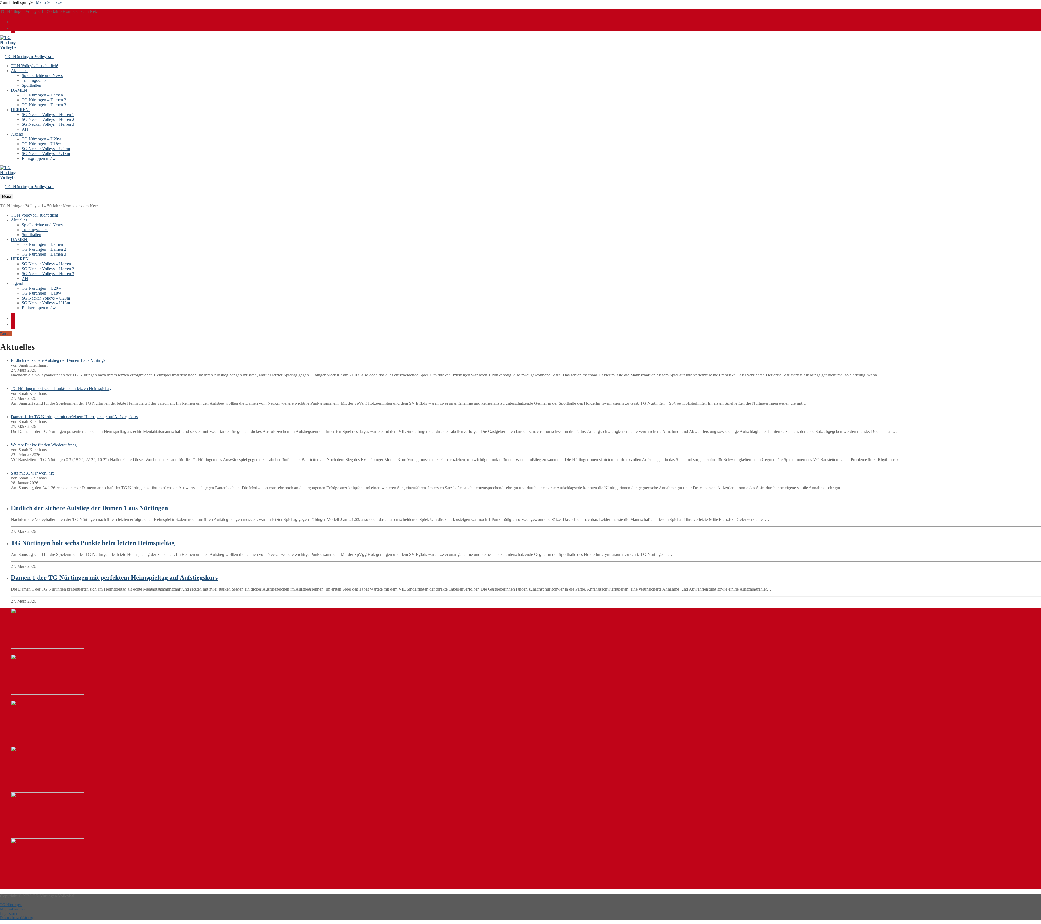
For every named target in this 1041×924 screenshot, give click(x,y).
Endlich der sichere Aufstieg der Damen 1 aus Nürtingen (59, 360)
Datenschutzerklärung (16, 918)
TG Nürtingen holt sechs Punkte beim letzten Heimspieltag (61, 388)
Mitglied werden (12, 909)
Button (6, 333)
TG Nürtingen (11, 905)
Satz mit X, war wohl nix (32, 473)
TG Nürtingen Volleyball (29, 56)
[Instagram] (13, 27)
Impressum (8, 914)
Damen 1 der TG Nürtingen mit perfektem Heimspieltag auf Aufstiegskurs (74, 416)
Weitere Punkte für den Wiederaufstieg (44, 445)
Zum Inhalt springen (17, 2)
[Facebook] (13, 21)
